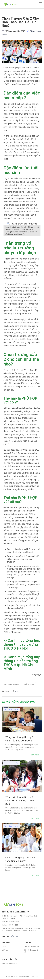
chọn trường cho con (11, 684)
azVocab (5, 950)
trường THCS (29, 684)
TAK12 (4, 947)
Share (17, 691)
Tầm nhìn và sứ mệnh (31, 947)
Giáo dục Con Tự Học (9, 963)
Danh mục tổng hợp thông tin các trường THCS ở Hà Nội (22, 644)
